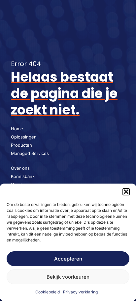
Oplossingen (24, 136)
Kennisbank (23, 176)
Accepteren (68, 259)
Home (17, 128)
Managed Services (30, 153)
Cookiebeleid (47, 291)
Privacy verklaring (80, 291)
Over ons (20, 168)
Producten (21, 145)
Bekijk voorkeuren (68, 277)
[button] (126, 191)
